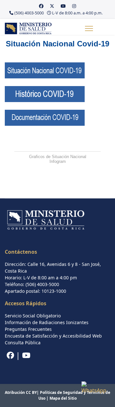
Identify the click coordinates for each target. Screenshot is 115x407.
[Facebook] (41, 6)
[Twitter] (52, 6)
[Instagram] (74, 6)
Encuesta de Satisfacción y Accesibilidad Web (53, 336)
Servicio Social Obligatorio (33, 316)
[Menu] (89, 28)
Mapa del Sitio (63, 398)
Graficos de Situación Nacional (57, 156)
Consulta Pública (23, 342)
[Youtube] (63, 6)
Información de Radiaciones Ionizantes (46, 322)
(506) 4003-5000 (29, 13)
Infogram (58, 161)
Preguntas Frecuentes (28, 329)
